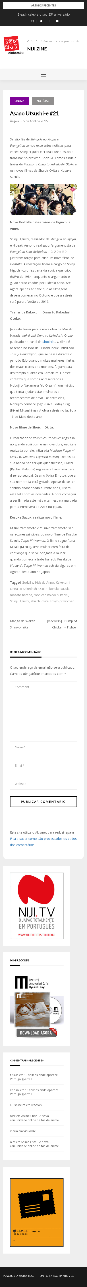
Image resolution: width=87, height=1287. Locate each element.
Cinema (19, 101)
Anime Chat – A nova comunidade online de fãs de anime (34, 1118)
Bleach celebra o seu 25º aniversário (43, 14)
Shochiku (48, 342)
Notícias (43, 101)
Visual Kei (30, 1131)
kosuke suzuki (59, 589)
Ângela (14, 121)
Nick (13, 1116)
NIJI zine (37, 48)
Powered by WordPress (18, 1275)
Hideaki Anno (44, 582)
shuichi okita (40, 601)
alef (12, 1142)
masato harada (21, 595)
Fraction (36, 1105)
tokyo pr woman (62, 601)
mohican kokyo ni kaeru (51, 595)
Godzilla (27, 582)
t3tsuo (14, 1075)
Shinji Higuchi (19, 601)
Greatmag (52, 1275)
